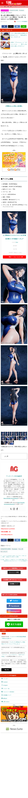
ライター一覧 (6, 688)
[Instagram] (14, 509)
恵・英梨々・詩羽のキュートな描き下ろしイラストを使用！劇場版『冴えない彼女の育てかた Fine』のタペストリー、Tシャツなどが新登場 (14, 560)
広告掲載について (14, 583)
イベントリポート (23, 6)
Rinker (17, 242)
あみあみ (22, 10)
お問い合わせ (6, 701)
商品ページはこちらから (15, 256)
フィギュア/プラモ (4, 10)
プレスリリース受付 (14, 572)
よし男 (3, 12)
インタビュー (15, 6)
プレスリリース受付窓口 (8, 691)
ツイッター (5, 678)
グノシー (4, 654)
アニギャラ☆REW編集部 (22, 21)
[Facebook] (17, 509)
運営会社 (5, 698)
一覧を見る (6, 669)
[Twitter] (11, 509)
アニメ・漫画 (3, 6)
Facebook (5, 682)
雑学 (11, 6)
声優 (8, 6)
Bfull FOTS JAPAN (14, 10)
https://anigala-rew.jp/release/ (11, 498)
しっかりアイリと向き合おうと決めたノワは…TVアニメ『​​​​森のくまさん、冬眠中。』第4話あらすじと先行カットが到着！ (13, 556)
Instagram (5, 685)
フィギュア (9, 12)
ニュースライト (13, 654)
